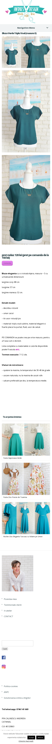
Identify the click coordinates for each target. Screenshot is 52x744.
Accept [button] (31, 737)
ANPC (6, 692)
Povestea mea (10, 599)
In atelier (8, 610)
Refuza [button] (40, 737)
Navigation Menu (26, 27)
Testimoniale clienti (13, 605)
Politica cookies (11, 686)
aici (17, 349)
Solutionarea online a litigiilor (17, 698)
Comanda (7, 263)
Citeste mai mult (26, 741)
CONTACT (8, 616)
